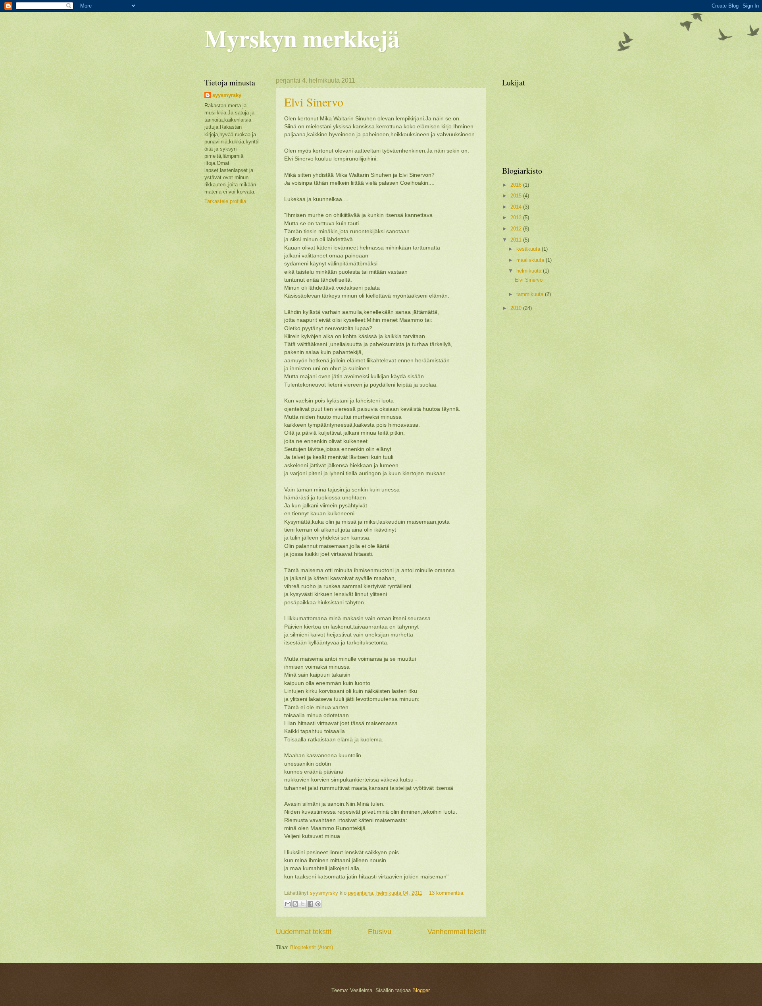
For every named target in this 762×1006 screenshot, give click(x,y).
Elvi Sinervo (313, 102)
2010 (516, 308)
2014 (516, 207)
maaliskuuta (531, 260)
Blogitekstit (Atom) (311, 947)
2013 (516, 218)
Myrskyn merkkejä (302, 38)
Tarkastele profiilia (225, 201)
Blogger (420, 990)
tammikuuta (530, 294)
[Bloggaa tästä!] (295, 904)
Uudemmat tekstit (303, 932)
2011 (516, 240)
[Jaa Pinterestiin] (318, 904)
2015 (516, 196)
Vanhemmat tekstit (456, 932)
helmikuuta (529, 271)
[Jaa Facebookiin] (310, 904)
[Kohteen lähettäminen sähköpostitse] (288, 904)
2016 (516, 185)
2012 (516, 229)
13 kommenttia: (447, 893)
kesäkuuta (529, 249)
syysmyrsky (226, 95)
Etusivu (379, 932)
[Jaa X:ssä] (303, 904)
